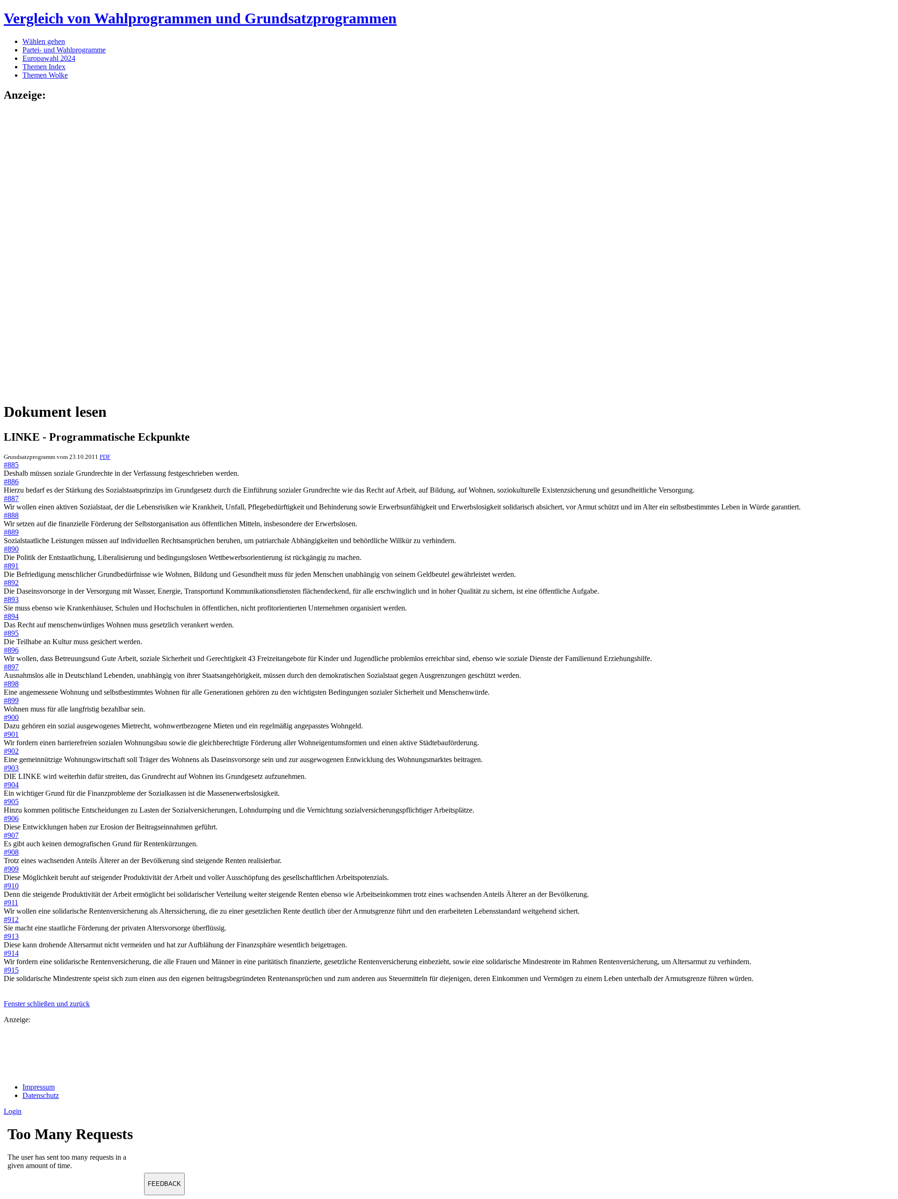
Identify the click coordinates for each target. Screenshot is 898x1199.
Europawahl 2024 (48, 58)
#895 (11, 633)
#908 (11, 852)
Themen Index (43, 67)
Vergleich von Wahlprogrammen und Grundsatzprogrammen (200, 18)
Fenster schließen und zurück (47, 1004)
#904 (11, 785)
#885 (11, 465)
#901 (11, 734)
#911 (11, 903)
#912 (11, 919)
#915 (11, 970)
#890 (11, 549)
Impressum (38, 1087)
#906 (11, 818)
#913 (11, 936)
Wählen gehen (43, 41)
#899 (11, 701)
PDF (105, 456)
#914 (11, 953)
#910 (11, 886)
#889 (11, 532)
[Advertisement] (41, 251)
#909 (11, 869)
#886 (11, 482)
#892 (11, 583)
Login (13, 1111)
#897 (11, 667)
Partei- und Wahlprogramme (64, 50)
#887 (11, 498)
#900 (11, 717)
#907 (11, 835)
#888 (11, 515)
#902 (11, 751)
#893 (11, 599)
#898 (11, 684)
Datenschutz (40, 1095)
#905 (11, 802)
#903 (11, 768)
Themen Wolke (45, 75)
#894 (11, 616)
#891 (11, 566)
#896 (11, 650)
